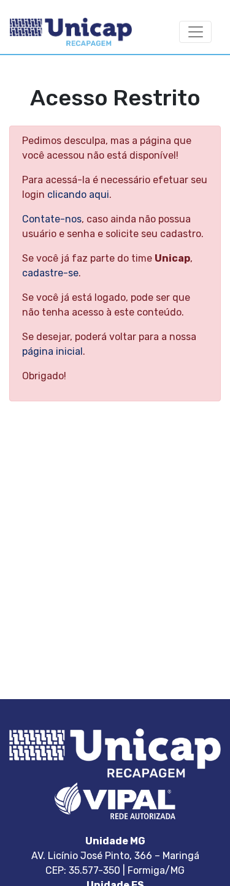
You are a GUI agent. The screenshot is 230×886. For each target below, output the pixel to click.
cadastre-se (50, 273)
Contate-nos (52, 219)
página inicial (52, 351)
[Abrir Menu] (195, 32)
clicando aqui (78, 194)
